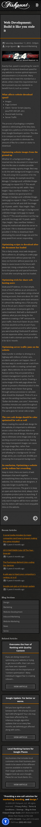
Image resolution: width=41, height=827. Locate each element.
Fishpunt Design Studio (12, 813)
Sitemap (19, 809)
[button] (5, 821)
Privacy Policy (21, 806)
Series (6, 631)
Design (6, 602)
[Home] (15, 2)
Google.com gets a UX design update (19, 586)
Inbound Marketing (11, 616)
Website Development (12, 612)
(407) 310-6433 (15, 819)
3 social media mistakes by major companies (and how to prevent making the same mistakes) (20, 538)
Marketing (7, 607)
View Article (20, 686)
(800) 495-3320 (25, 822)
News (5, 626)
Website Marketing (11, 621)
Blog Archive (30, 809)
